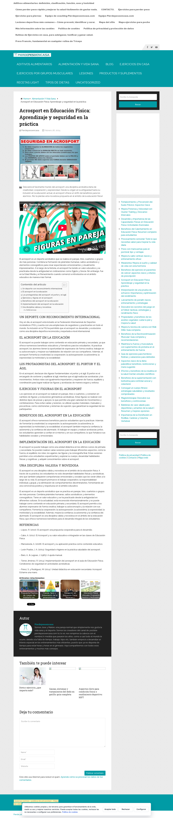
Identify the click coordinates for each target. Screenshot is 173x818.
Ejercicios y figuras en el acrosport (37, 298)
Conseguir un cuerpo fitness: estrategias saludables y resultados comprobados (138, 391)
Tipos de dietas (57, 82)
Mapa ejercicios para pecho (134, 22)
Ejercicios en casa (134, 64)
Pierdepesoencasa (30, 130)
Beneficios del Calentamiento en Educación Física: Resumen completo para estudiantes (139, 232)
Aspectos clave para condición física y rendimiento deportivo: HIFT (90, 693)
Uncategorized (88, 82)
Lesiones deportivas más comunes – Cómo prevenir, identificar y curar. (55, 22)
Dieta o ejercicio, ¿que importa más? (30, 689)
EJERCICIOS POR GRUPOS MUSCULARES (45, 73)
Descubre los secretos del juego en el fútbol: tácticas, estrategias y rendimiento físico (138, 310)
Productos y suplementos (120, 73)
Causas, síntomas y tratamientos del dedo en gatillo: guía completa (61, 692)
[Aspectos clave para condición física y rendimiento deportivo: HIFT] (92, 676)
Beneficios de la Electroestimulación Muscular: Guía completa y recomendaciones (138, 337)
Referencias (31, 310)
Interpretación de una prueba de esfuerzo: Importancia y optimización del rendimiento (138, 293)
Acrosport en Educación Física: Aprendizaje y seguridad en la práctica (135, 283)
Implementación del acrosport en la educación (43, 304)
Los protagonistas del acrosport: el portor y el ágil (44, 295)
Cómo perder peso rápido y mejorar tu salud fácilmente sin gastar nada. (56, 9)
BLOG (109, 64)
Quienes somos (22, 801)
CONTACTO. (107, 9)
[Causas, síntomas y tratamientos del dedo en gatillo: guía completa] (62, 676)
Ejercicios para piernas (28, 16)
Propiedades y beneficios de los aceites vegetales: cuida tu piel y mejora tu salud (136, 320)
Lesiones (86, 73)
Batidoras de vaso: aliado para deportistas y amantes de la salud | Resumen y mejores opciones (137, 408)
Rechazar (126, 809)
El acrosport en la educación (35, 292)
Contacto (132, 457)
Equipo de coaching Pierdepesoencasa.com (70, 16)
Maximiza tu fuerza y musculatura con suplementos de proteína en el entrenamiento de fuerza (137, 347)
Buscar (138, 104)
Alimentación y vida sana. (78, 64)
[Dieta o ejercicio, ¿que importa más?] (32, 676)
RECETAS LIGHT (28, 82)
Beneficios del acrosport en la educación (40, 301)
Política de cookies (69, 28)
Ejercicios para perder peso (134, 9)
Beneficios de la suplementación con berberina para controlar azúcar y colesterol (138, 381)
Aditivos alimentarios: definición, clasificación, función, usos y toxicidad (54, 3)
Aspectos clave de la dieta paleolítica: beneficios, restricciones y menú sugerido (138, 364)
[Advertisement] (138, 154)
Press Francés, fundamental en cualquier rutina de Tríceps (48, 41)
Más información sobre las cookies (34, 28)
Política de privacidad (129, 455)
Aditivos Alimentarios (34, 64)
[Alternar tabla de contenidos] (63, 285)
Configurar (141, 809)
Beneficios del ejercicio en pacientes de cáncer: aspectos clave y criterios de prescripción (138, 273)
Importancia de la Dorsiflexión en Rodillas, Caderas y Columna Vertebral (136, 418)
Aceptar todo (110, 809)
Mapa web (143, 457)
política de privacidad (41, 801)
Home (26, 99)
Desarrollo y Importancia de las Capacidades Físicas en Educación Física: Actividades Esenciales (137, 222)
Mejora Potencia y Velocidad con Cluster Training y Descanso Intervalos (136, 212)
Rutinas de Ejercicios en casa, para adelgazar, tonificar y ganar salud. (54, 35)
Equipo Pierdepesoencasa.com (116, 16)
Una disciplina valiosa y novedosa (36, 307)
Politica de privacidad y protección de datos (109, 28)
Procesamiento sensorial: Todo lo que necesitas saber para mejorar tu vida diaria (139, 242)
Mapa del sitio (107, 22)
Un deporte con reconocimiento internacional (42, 288)
